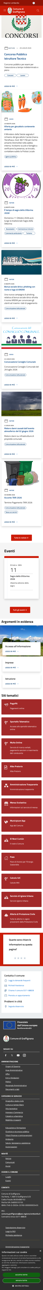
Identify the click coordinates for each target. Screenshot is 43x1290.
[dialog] (21, 1269)
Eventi (8, 1180)
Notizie (11, 48)
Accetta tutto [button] (21, 1275)
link (10, 1270)
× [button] (40, 1251)
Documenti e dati (12, 1089)
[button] (21, 1285)
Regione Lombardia (11, 2)
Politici (8, 1081)
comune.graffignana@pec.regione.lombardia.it (20, 1213)
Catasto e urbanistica (14, 1116)
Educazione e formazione (15, 1127)
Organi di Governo (12, 1066)
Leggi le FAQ (10, 1231)
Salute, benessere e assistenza (17, 1143)
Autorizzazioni (11, 1146)
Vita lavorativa (11, 1108)
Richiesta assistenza (13, 1235)
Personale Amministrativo (16, 1085)
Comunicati (10, 1162)
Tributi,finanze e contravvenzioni (18, 1135)
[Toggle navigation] (4, 10)
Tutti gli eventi (19, 609)
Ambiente (9, 1139)
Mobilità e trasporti (13, 1120)
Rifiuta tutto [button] (21, 1281)
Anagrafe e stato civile (14, 1101)
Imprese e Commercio (14, 1112)
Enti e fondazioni (12, 1077)
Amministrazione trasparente (17, 1246)
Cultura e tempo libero (14, 1104)
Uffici (7, 1074)
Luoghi (8, 1176)
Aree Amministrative (13, 1070)
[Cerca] (38, 10)
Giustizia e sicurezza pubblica (17, 1131)
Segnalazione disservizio (15, 1227)
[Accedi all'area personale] (33, 3)
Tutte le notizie (20, 537)
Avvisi (11, 119)
